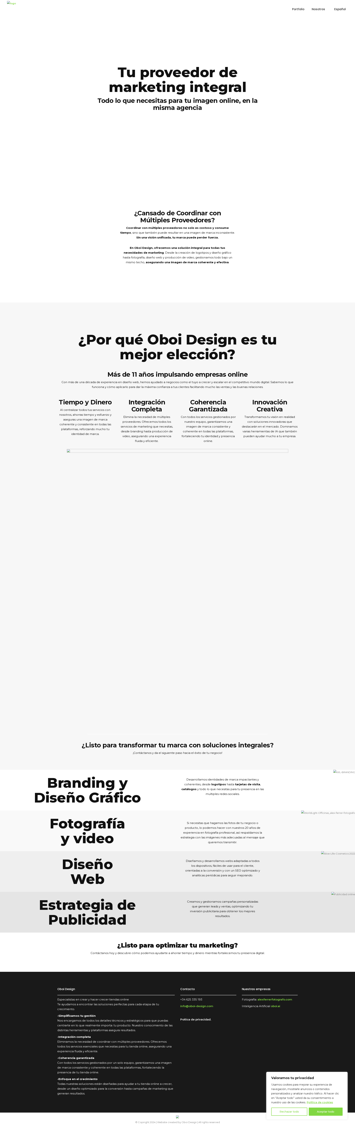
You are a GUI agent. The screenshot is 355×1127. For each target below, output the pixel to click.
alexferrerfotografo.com (275, 999)
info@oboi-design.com (196, 1006)
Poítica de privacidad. (195, 1019)
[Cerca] (344, 1075)
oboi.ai (275, 1006)
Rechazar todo (289, 1111)
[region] (307, 1096)
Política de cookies (320, 1102)
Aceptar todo (325, 1111)
